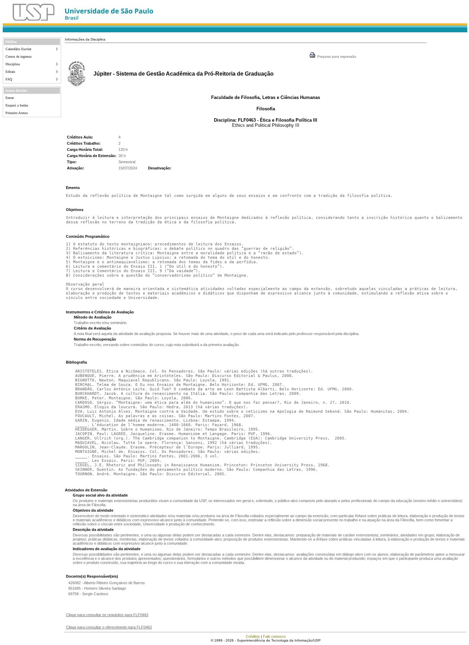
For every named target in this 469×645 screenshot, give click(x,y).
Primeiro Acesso (16, 113)
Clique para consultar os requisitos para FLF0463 (107, 615)
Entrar (9, 98)
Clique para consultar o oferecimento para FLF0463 (109, 627)
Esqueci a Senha (16, 105)
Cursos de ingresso (18, 56)
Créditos (253, 636)
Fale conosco (274, 636)
